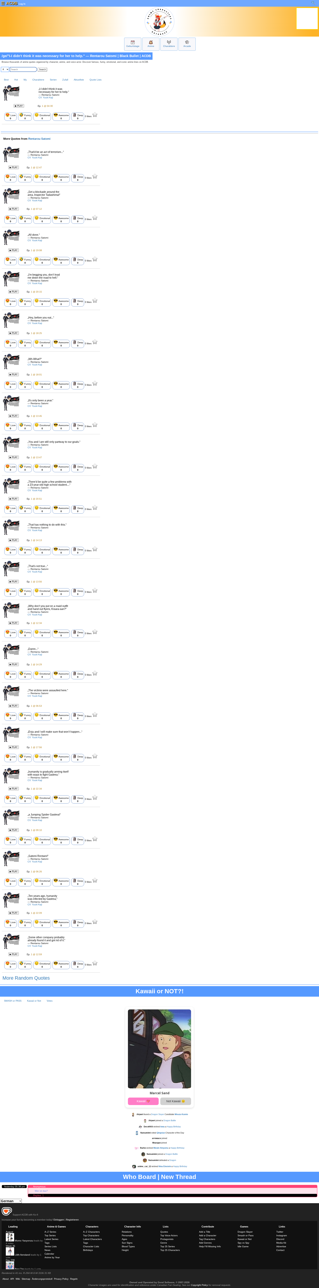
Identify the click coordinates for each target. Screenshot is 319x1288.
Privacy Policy (61, 1279)
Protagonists (166, 1239)
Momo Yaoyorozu (23, 1240)
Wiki (18, 1279)
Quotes (164, 1231)
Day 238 (10, 1260)
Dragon (172, 1160)
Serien (53, 79)
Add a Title (204, 1231)
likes (88, 116)
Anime (151, 46)
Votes (50, 1000)
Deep (77, 116)
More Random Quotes (26, 978)
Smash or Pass (246, 1235)
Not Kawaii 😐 (175, 1101)
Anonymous (39, 1186)
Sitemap (26, 1279)
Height (125, 1250)
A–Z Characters (91, 1231)
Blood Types (128, 1246)
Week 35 (10, 1246)
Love (10, 116)
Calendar (49, 1253)
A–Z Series (50, 1231)
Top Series (50, 1235)
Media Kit (281, 1242)
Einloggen (58, 1219)
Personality (127, 1235)
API (12, 1279)
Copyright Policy (199, 1285)
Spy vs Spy (243, 1242)
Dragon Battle (169, 1120)
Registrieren (72, 1219)
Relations (127, 1231)
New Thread (178, 1176)
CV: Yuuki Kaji (46, 97)
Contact (280, 1250)
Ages (124, 1239)
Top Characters (91, 1235)
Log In (21, 3)
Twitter (279, 1231)
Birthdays (88, 1250)
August (9, 1231)
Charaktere (169, 46)
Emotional (42, 116)
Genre (163, 1242)
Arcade (187, 46)
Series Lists (51, 1246)
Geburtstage (132, 46)
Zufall (65, 79)
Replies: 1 (38, 1195)
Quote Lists (96, 79)
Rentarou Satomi (39, 138)
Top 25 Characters (170, 1250)
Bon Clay (19, 1269)
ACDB (11, 3)
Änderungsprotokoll (42, 1279)
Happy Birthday (174, 1127)
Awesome (61, 116)
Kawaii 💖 (143, 1101)
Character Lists (91, 1246)
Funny (25, 116)
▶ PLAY (19, 106)
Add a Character (207, 1235)
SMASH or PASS (12, 1000)
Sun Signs (127, 1242)
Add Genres (205, 1242)
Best (6, 79)
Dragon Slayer (157, 1114)
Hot (16, 79)
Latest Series (51, 1239)
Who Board (139, 1176)
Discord (280, 1239)
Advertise (281, 1246)
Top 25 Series (167, 1246)
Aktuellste (79, 79)
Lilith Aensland (22, 1254)
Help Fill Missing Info (210, 1246)
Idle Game (243, 1246)
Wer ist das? (41, 1191)
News (47, 1250)
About (5, 1279)
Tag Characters (207, 1239)
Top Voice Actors (169, 1235)
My (25, 79)
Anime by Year (52, 1257)
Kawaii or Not (34, 1000)
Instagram (281, 1235)
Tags (47, 1242)
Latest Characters (92, 1239)
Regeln (74, 1279)
